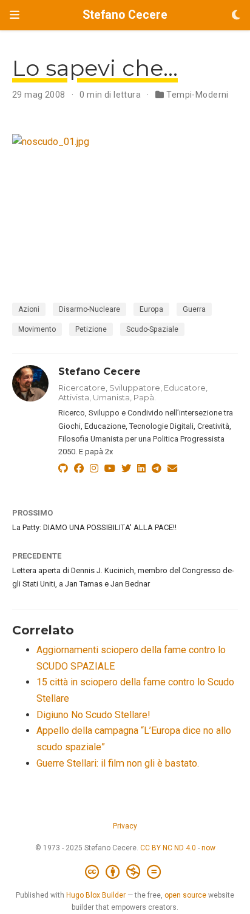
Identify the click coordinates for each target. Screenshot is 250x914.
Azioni (28, 309)
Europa (151, 309)
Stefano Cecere (125, 15)
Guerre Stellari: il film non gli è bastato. (117, 763)
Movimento (37, 329)
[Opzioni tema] (236, 15)
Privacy (125, 826)
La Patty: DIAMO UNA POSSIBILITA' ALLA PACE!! (94, 527)
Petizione (91, 329)
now (208, 848)
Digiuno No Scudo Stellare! (93, 715)
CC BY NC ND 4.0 (168, 848)
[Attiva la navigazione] (14, 15)
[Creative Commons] (125, 872)
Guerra (194, 309)
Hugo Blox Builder (96, 895)
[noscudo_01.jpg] (125, 201)
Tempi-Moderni (197, 94)
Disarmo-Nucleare (89, 309)
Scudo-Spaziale (152, 329)
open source (185, 895)
